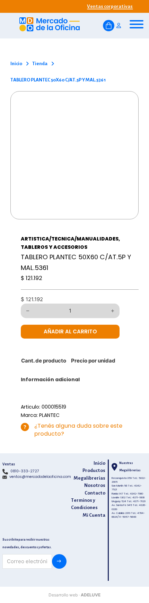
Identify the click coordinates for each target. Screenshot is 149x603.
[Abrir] (136, 24)
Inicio (16, 63)
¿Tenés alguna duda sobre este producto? (78, 430)
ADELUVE (90, 594)
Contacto (95, 493)
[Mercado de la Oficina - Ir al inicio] (49, 25)
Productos (93, 470)
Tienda (39, 63)
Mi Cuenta (94, 515)
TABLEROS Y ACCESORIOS (54, 247)
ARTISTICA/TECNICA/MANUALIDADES (70, 238)
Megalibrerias (89, 478)
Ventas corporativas (110, 6)
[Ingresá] (118, 25)
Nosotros (94, 485)
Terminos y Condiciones (84, 504)
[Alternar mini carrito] (109, 26)
